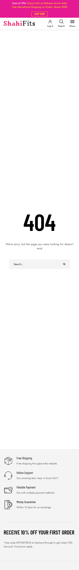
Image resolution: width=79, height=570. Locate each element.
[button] (39, 14)
